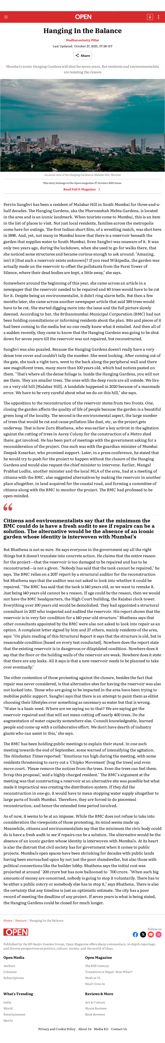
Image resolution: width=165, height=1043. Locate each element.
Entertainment (14, 1014)
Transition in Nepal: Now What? (109, 972)
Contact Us (119, 1029)
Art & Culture (95, 1002)
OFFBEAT (150, 17)
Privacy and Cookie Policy (57, 1029)
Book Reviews (95, 1014)
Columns (10, 972)
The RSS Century (97, 965)
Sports (8, 1020)
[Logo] (82, 17)
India (7, 1002)
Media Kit (101, 1029)
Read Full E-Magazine (79, 189)
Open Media (13, 957)
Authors (9, 965)
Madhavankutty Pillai (82, 40)
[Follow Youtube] (151, 934)
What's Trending (18, 993)
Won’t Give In (95, 984)
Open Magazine (98, 957)
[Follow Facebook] (135, 934)
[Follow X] (143, 934)
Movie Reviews (96, 1008)
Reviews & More (99, 993)
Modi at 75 (92, 978)
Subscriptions (13, 978)
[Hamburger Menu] (6, 17)
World (8, 1008)
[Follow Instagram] (159, 934)
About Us (84, 1029)
